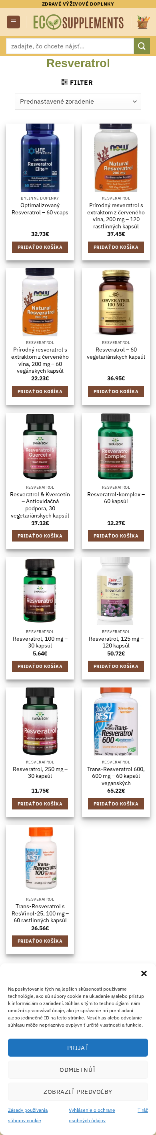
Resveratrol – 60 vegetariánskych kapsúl (116, 353)
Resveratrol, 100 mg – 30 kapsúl (40, 642)
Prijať (78, 1047)
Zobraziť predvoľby (78, 1091)
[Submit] (142, 46)
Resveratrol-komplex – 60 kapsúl (116, 498)
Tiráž (143, 1110)
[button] (144, 973)
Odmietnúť (78, 1069)
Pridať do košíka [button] (40, 247)
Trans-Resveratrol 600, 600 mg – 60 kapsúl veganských (116, 776)
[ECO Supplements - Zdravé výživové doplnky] (79, 22)
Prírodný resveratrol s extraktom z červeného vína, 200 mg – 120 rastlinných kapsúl (116, 216)
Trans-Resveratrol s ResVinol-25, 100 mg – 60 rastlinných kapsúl (40, 913)
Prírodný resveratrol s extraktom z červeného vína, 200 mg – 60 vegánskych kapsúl (40, 360)
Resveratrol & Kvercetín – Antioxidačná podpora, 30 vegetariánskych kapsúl (40, 505)
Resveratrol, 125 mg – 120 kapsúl (116, 642)
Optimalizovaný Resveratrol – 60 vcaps (40, 209)
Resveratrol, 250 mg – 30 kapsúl (40, 773)
